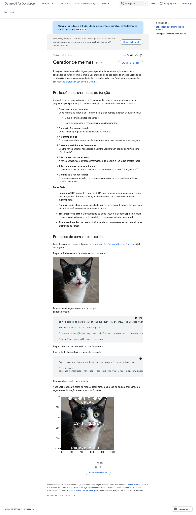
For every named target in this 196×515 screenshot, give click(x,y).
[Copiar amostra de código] (140, 318)
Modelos (45, 3)
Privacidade (28, 509)
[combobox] (134, 3)
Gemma (8, 12)
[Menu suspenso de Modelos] (53, 3)
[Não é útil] (141, 55)
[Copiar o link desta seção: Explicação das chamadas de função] (113, 93)
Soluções (63, 3)
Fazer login (187, 3)
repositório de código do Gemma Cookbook (114, 244)
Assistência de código (85, 3)
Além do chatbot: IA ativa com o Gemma (77, 81)
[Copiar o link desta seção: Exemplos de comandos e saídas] (107, 237)
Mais (104, 3)
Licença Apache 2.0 (124, 487)
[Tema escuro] (136, 318)
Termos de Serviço (11, 509)
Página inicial (58, 55)
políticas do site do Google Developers (81, 490)
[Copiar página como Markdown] (97, 62)
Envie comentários (130, 63)
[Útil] (136, 55)
